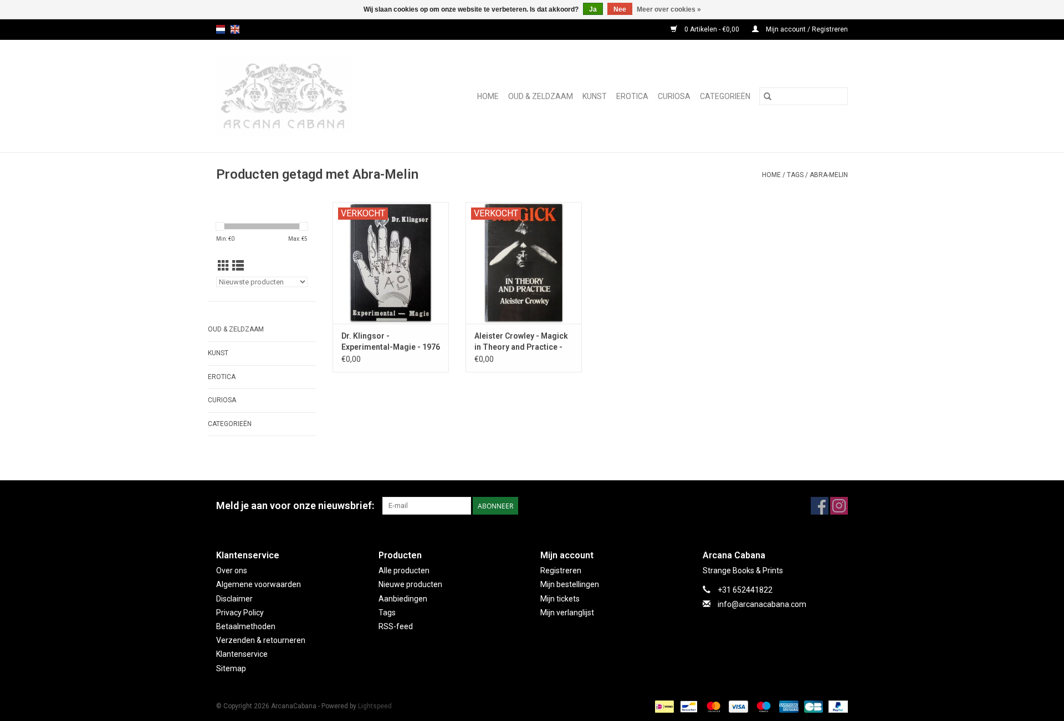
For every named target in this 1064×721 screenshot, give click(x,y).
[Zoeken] (767, 96)
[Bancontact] (688, 706)
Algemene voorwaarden (258, 584)
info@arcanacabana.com (762, 604)
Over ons (231, 570)
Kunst (594, 96)
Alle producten (403, 570)
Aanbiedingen (402, 598)
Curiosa (674, 96)
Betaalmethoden (245, 626)
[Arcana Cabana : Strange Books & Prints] (300, 96)
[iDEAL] (663, 706)
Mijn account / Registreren (806, 29)
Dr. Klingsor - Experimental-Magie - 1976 (390, 341)
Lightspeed (375, 706)
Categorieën (725, 96)
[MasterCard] (712, 706)
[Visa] (737, 706)
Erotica (632, 96)
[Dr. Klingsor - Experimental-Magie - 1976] (390, 263)
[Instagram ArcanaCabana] (839, 506)
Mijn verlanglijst (567, 612)
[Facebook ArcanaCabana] (819, 506)
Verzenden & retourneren (260, 640)
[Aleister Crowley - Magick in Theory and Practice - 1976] (524, 263)
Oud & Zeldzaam (540, 96)
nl (220, 29)
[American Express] (787, 706)
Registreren (560, 570)
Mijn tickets (560, 598)
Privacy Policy (240, 612)
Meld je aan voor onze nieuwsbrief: (295, 505)
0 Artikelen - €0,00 (712, 29)
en (235, 29)
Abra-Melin (829, 175)
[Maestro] (762, 706)
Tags (795, 175)
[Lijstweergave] (238, 266)
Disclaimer (234, 598)
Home (488, 96)
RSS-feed (395, 626)
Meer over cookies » (669, 9)
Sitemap (231, 668)
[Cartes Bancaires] (812, 706)
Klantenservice (242, 654)
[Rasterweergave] (223, 266)
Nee (619, 9)
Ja (593, 9)
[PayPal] (836, 706)
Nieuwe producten (410, 584)
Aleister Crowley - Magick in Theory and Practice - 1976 (521, 341)
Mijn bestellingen (569, 584)
